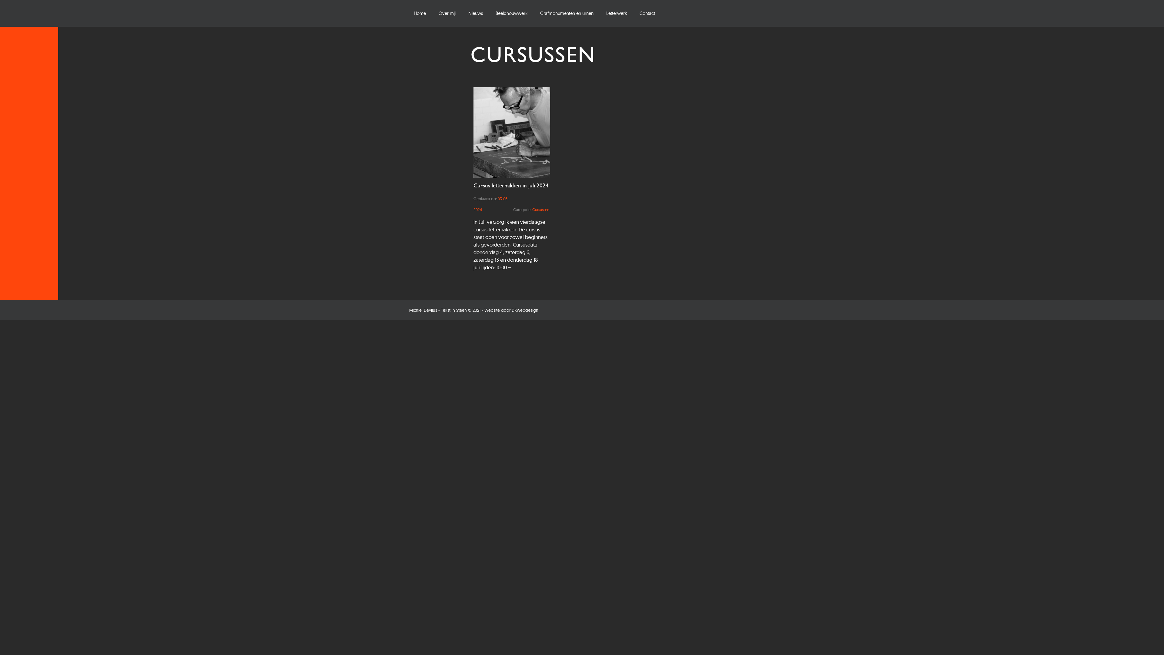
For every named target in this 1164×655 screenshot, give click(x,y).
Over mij (447, 13)
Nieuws (475, 13)
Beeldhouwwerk (511, 13)
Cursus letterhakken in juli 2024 (511, 185)
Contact (647, 13)
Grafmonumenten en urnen (567, 13)
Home (420, 13)
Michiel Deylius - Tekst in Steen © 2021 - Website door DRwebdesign (473, 310)
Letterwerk (616, 13)
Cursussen (540, 209)
